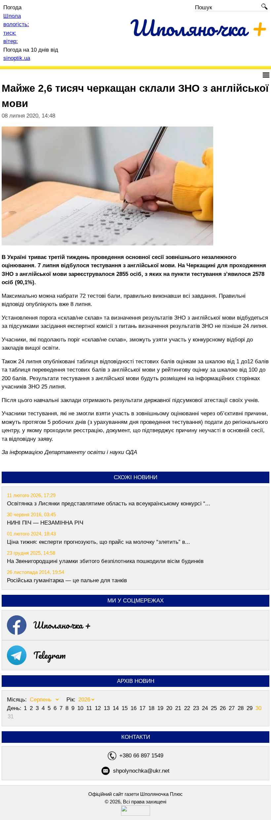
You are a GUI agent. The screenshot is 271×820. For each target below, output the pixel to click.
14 (116, 708)
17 (143, 708)
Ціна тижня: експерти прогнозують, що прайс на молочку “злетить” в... (98, 542)
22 (188, 708)
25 (214, 708)
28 (241, 708)
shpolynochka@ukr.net (141, 771)
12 (98, 708)
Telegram (49, 655)
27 (232, 708)
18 (152, 708)
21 (179, 708)
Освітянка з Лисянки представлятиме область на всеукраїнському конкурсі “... (108, 503)
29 (250, 708)
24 (206, 708)
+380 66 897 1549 (141, 755)
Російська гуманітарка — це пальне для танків (67, 580)
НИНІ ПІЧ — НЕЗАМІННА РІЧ (45, 523)
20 (170, 708)
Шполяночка (199, 27)
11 (90, 708)
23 (197, 708)
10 (81, 708)
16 (134, 708)
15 (125, 708)
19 (161, 708)
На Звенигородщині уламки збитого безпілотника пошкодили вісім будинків (105, 561)
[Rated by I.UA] (135, 814)
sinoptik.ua (16, 58)
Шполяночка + (62, 625)
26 (223, 708)
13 (107, 708)
